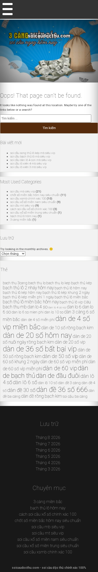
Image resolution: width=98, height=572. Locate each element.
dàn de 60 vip (60, 368)
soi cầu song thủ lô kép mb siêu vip (32, 153)
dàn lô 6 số (25, 382)
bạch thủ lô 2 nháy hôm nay (28, 287)
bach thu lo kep (58, 283)
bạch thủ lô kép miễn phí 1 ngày (28, 297)
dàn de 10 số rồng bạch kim (67, 327)
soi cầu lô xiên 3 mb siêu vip (28, 167)
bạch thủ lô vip (71, 302)
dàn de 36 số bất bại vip (40, 349)
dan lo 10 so (53, 312)
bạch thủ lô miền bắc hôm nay (31, 301)
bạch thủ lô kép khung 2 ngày (66, 292)
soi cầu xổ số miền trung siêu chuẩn (33, 212)
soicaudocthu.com (49, 36)
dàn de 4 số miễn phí (38, 319)
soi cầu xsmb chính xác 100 (28, 198)
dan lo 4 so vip (57, 307)
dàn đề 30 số (21, 390)
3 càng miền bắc (21, 219)
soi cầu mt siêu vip (22, 205)
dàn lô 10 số (47, 383)
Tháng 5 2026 (48, 456)
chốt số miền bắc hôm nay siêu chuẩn (35, 195)
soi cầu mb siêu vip (22, 191)
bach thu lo (36, 283)
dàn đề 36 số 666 (62, 389)
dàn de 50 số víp (60, 356)
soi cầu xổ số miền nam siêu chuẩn (33, 202)
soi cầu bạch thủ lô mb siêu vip (30, 156)
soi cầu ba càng (75, 396)
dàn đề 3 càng (69, 383)
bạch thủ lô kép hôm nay (22, 292)
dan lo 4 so (37, 306)
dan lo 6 (74, 306)
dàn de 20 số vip (70, 342)
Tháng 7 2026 (48, 443)
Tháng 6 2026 (48, 450)
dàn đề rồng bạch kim (41, 396)
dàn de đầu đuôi (58, 375)
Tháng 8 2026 (48, 437)
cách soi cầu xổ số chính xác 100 (31, 209)
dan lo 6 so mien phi (27, 312)
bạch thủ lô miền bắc (71, 297)
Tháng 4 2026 (48, 462)
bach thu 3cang (15, 283)
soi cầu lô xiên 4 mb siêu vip (28, 163)
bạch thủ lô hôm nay (23, 216)
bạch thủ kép (81, 283)
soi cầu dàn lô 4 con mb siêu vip (30, 160)
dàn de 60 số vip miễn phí (63, 361)
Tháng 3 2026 (48, 469)
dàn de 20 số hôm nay (37, 335)
